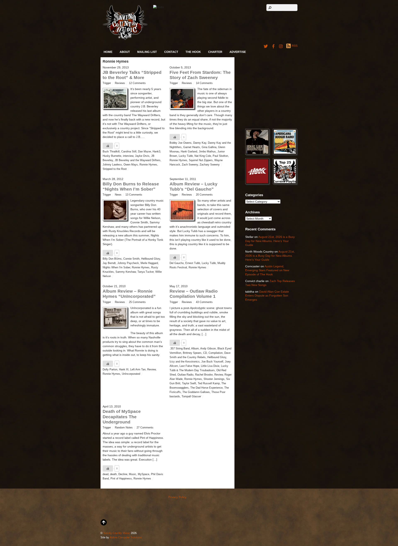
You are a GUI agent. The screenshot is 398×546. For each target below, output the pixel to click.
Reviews (120, 83)
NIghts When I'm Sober (116, 267)
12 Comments (137, 83)
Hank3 (156, 151)
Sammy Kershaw (125, 271)
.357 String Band (180, 348)
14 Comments (204, 83)
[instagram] (281, 45)
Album (195, 348)
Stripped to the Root (115, 169)
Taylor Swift (189, 383)
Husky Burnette (112, 155)
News (118, 194)
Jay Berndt (109, 263)
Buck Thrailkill (111, 151)
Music (132, 474)
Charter (215, 52)
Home (108, 52)
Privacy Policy (177, 497)
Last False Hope (189, 366)
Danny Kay (199, 142)
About (125, 52)
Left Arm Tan (138, 369)
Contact (171, 52)
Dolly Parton (110, 369)
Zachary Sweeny (210, 164)
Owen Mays (131, 164)
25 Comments (137, 302)
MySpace (143, 474)
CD (205, 352)
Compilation (216, 352)
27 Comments (145, 427)
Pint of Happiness (121, 478)
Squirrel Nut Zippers (201, 160)
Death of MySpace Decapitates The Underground (122, 416)
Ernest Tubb (192, 263)
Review (151, 369)
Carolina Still (128, 151)
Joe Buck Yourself (212, 361)
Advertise (237, 52)
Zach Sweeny (190, 164)
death (113, 474)
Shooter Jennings (214, 379)
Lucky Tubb (186, 155)
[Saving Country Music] (125, 39)
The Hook (193, 52)
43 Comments (204, 302)
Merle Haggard (149, 263)
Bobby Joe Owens (181, 142)
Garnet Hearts (191, 147)
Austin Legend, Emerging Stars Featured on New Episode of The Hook (267, 270)
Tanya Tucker (145, 271)
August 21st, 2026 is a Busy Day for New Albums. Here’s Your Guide (270, 241)
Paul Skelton (220, 155)
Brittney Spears (192, 352)
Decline (122, 474)
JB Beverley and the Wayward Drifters (137, 160)
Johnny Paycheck (128, 263)
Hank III (124, 369)
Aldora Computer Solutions (126, 537)
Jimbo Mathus (207, 151)
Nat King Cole (202, 155)
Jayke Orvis (142, 155)
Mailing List (147, 52)
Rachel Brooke (204, 374)
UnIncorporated (131, 373)
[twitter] (266, 45)
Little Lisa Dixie (210, 366)
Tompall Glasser (191, 396)
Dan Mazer (144, 151)
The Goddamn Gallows (196, 392)
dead (105, 474)
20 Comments (204, 194)
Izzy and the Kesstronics (185, 361)
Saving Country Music (116, 533)
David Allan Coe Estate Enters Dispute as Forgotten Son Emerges (267, 295)
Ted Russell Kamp (209, 383)
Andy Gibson (208, 348)
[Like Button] (108, 146)
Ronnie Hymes (148, 164)
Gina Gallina (209, 147)
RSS (294, 45)
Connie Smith (131, 258)
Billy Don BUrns (112, 258)
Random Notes (124, 427)
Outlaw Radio (185, 374)
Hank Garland (189, 151)
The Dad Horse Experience (206, 387)
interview (128, 155)
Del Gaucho (177, 263)
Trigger (107, 83)
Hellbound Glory (150, 258)
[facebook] (273, 45)
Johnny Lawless (112, 164)
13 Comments (133, 194)
